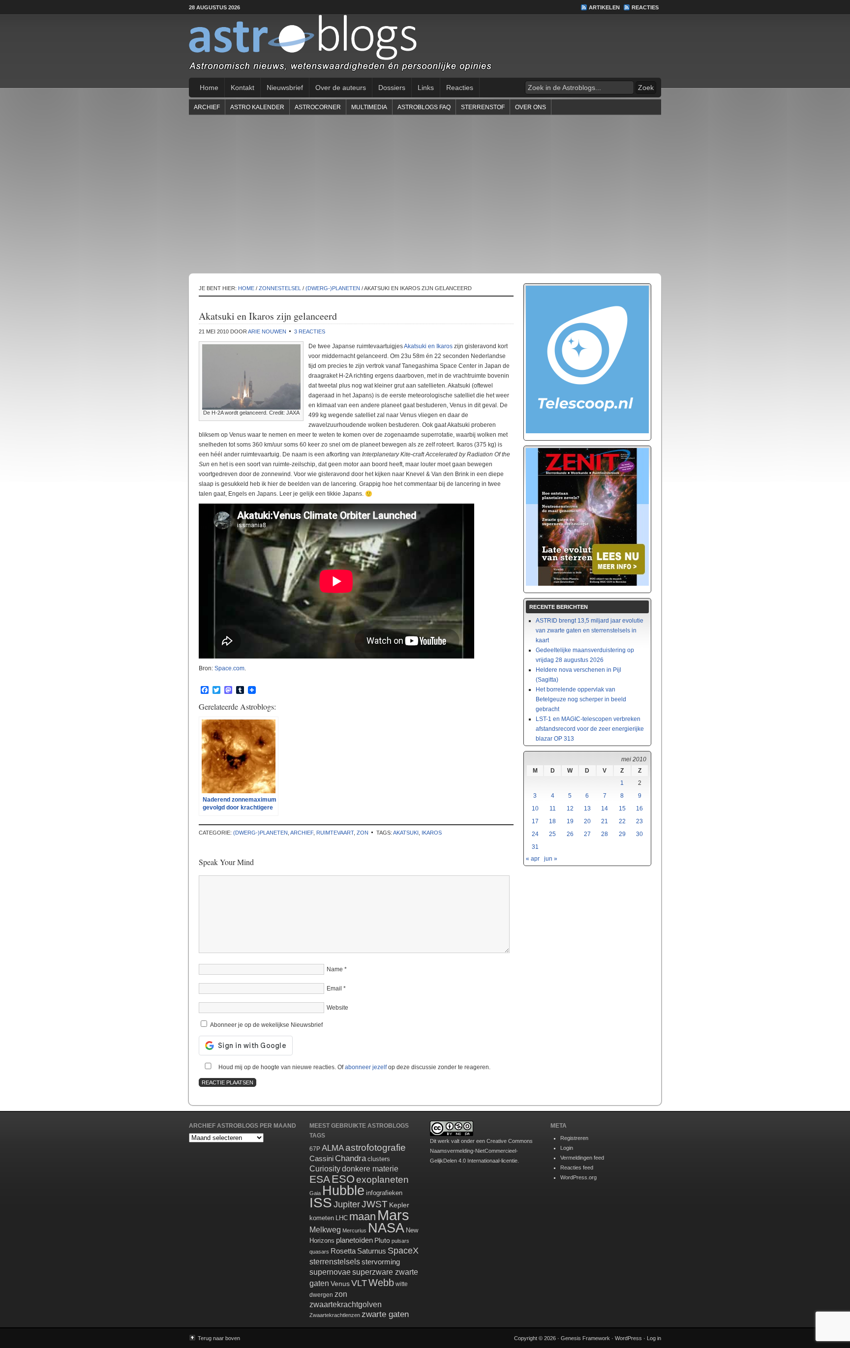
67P (314, 1148)
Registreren (574, 1138)
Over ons (530, 107)
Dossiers (391, 87)
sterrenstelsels (334, 1261)
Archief (207, 107)
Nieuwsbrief (285, 87)
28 (604, 834)
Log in (654, 1338)
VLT (359, 1283)
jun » (550, 858)
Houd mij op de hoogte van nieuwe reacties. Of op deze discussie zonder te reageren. (353, 1067)
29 (622, 834)
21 (604, 821)
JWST (375, 1204)
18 (552, 821)
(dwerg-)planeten (260, 833)
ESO (343, 1179)
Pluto (382, 1240)
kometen (321, 1218)
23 (639, 821)
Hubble (343, 1190)
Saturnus (371, 1251)
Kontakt (242, 87)
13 (587, 808)
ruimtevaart (335, 833)
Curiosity (324, 1169)
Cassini (321, 1158)
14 (604, 808)
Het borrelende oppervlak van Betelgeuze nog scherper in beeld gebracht (581, 699)
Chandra (350, 1158)
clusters (378, 1159)
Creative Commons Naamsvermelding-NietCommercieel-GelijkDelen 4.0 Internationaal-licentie (481, 1151)
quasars (319, 1252)
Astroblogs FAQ (424, 107)
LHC (341, 1218)
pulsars (400, 1241)
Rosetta (343, 1251)
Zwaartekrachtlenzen (334, 1315)
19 (570, 821)
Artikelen (604, 7)
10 (535, 808)
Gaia (315, 1193)
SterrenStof (483, 107)
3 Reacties (309, 331)
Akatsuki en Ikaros (428, 346)
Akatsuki (406, 833)
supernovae (330, 1272)
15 (622, 808)
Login (566, 1148)
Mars (393, 1215)
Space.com (229, 668)
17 (535, 821)
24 (535, 834)
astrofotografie (375, 1147)
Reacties (645, 7)
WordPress (628, 1338)
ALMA (333, 1148)
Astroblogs (425, 46)
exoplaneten (382, 1179)
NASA (386, 1228)
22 (622, 821)
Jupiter (347, 1204)
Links (426, 87)
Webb (381, 1282)
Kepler (399, 1205)
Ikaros (432, 833)
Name (335, 969)
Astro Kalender (257, 107)
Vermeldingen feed (582, 1158)
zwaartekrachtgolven (345, 1304)
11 (552, 808)
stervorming (381, 1262)
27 (587, 834)
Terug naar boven (219, 1338)
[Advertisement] (425, 194)
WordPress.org (578, 1177)
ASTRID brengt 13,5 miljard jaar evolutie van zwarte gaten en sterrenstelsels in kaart (589, 630)
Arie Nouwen (267, 331)
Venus (340, 1284)
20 (587, 821)
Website (337, 1007)
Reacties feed (576, 1167)
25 (552, 834)
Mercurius (354, 1230)
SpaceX (403, 1251)
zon (362, 833)
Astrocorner (318, 107)
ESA (319, 1179)
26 (570, 834)
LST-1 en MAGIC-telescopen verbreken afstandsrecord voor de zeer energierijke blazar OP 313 (590, 729)
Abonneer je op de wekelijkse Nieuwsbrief (266, 1024)
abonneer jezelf (366, 1067)
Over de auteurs (340, 87)
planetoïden (354, 1240)
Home (209, 87)
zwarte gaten (385, 1314)
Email (334, 988)
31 (535, 846)
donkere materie (370, 1169)
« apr (533, 858)
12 (570, 808)
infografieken (384, 1193)
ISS (320, 1202)
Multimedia (369, 107)
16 (639, 808)
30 (639, 834)
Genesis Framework (585, 1338)
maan (362, 1216)
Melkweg (325, 1229)
